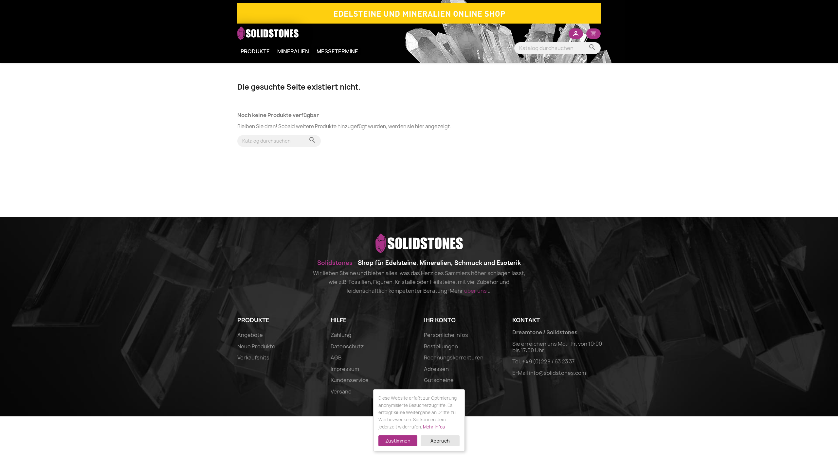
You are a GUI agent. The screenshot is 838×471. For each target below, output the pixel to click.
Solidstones (335, 263)
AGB (336, 357)
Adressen (436, 369)
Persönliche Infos (446, 335)
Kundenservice (350, 380)
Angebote (250, 335)
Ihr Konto (440, 320)
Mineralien (293, 51)
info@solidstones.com (557, 372)
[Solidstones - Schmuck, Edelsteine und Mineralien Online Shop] (419, 12)
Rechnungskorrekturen (453, 357)
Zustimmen (397, 441)
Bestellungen (441, 346)
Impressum (345, 369)
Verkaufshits (253, 357)
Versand (341, 391)
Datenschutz (347, 346)
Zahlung (341, 335)
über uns (475, 290)
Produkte (255, 51)
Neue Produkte (256, 346)
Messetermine (337, 51)
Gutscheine (439, 380)
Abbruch (440, 441)
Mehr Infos (434, 427)
